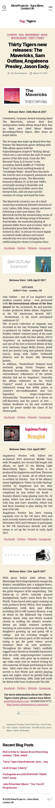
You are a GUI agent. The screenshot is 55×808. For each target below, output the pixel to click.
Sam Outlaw (12, 727)
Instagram (45, 248)
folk (21, 35)
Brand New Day (32, 724)
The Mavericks (39, 727)
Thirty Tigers (36, 38)
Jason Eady (45, 724)
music (44, 35)
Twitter (21, 248)
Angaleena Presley (15, 724)
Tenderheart (25, 727)
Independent (32, 35)
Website (32, 248)
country (12, 35)
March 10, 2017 (40, 73)
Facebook (9, 248)
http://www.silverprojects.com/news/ (27, 704)
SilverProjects (20, 73)
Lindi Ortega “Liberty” (15, 768)
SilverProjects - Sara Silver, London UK (27, 7)
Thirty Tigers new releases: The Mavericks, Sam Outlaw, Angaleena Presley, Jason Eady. (27, 55)
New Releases (19, 38)
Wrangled (24, 730)
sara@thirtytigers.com (16, 701)
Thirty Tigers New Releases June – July (25, 761)
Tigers (16, 730)
